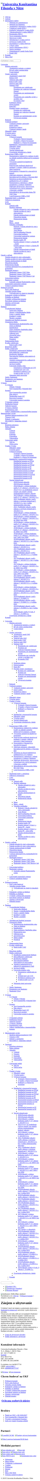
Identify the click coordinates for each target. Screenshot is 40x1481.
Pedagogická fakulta (20, 219)
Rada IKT (12, 106)
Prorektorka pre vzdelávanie (23, 87)
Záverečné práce (14, 335)
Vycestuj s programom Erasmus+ (16, 1419)
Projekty (8, 390)
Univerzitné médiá (11, 440)
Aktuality (8, 429)
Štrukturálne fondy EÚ (17, 396)
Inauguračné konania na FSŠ (23, 472)
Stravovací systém (15, 38)
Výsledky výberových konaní (24, 141)
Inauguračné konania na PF (23, 478)
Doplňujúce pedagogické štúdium (20, 350)
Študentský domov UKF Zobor (20, 274)
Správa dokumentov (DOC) (18, 47)
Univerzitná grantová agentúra (19, 400)
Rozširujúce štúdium (16, 354)
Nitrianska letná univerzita (18, 375)
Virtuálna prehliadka (16, 225)
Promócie (12, 339)
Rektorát (8, 120)
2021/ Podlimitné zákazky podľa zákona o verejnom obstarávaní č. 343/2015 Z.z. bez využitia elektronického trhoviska (25, 502)
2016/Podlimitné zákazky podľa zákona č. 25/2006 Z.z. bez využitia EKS (26, 608)
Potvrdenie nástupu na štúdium (15, 301)
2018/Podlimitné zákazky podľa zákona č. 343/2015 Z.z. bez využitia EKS (26, 541)
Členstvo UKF (10, 417)
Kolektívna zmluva (15, 127)
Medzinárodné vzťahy (8, 413)
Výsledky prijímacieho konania (15, 299)
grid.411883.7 (10, 1366)
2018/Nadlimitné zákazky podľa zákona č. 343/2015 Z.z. (24, 546)
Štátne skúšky (14, 337)
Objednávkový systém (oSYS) (19, 40)
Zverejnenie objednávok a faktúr (20, 152)
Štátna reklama (10, 427)
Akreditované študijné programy (16, 320)
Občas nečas (13, 444)
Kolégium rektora (15, 103)
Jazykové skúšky (15, 364)
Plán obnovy (13, 394)
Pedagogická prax (15, 331)
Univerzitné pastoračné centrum (24, 236)
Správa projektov (15, 49)
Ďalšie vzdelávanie (11, 349)
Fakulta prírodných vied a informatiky (26, 209)
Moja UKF (9, 57)
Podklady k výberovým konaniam (25, 143)
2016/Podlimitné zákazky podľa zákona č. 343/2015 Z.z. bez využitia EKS (26, 593)
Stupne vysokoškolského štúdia (20, 312)
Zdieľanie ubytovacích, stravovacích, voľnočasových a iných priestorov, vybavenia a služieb (21, 188)
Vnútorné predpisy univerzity (19, 123)
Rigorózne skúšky (11, 347)
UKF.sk (7, 17)
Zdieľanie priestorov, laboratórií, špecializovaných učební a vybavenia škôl (23, 176)
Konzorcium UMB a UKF (14, 154)
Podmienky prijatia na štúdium (15, 295)
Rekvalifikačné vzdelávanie (18, 352)
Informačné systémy (12, 21)
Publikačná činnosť (11, 404)
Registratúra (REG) (16, 34)
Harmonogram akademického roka (21, 324)
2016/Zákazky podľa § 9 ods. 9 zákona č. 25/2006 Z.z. (24, 613)
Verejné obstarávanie (16, 150)
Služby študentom (11, 377)
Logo (7, 202)
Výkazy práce (14, 45)
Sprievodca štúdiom (16, 310)
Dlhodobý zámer (10, 131)
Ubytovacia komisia (20, 118)
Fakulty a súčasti (6, 255)
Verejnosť (4, 423)
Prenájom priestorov (12, 425)
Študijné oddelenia (15, 207)
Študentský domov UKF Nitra (19, 272)
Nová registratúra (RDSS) (18, 36)
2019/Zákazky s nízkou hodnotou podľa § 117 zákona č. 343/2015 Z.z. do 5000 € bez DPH (26, 518)
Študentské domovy (11, 270)
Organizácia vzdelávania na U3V (25, 368)
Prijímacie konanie (7, 287)
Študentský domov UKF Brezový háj (22, 276)
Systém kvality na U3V (21, 373)
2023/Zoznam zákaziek (21, 484)
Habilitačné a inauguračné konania (21, 144)
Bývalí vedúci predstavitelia (18, 70)
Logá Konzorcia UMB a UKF (19, 196)
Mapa (11, 221)
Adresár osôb (13, 205)
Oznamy (12, 432)
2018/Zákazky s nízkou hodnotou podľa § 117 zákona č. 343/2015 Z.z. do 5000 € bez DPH (26, 530)
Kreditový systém (15, 316)
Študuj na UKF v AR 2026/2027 (16, 1415)
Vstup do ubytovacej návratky (15, 1335)
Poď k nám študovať (12, 289)
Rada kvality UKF (15, 82)
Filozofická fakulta (20, 217)
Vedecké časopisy (11, 406)
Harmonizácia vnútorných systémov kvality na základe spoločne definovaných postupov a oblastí (24, 158)
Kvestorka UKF (19, 101)
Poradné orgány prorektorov (18, 108)
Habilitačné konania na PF (22, 469)
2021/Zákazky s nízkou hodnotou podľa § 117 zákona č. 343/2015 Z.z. (26, 496)
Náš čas (12, 442)
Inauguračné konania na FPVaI (24, 471)
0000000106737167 (12, 1368)
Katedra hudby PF (20, 240)
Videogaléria (13, 438)
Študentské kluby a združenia (15, 198)
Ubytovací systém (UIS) (17, 42)
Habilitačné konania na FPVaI (24, 461)
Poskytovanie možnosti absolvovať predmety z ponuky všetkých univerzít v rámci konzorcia (22, 167)
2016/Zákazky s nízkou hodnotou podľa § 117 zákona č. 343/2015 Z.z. (26, 588)
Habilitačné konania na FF (22, 467)
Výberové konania (15, 137)
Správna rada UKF (15, 83)
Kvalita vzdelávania (11, 343)
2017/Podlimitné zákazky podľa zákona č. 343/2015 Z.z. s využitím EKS (25, 554)
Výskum (4, 383)
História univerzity (11, 66)
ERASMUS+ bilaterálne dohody (16, 421)
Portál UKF (13, 53)
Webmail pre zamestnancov (18, 23)
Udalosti (12, 431)
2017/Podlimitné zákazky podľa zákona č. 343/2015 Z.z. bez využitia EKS (26, 560)
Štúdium (4, 307)
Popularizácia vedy (11, 410)
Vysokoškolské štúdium (13, 308)
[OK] (13, 1283)
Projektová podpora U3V (22, 371)
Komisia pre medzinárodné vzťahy (25, 116)
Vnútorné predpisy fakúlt (17, 129)
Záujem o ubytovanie (12, 303)
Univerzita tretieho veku (17, 366)
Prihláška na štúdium (12, 297)
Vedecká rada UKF (15, 80)
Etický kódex (13, 125)
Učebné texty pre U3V (21, 369)
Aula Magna (18, 230)
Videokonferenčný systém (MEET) (21, 32)
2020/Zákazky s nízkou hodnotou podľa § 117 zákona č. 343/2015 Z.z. (26, 513)
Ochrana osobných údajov (15, 1400)
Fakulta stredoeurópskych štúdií (24, 215)
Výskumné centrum (11, 402)
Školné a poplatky (15, 318)
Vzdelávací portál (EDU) (17, 28)
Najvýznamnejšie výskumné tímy (20, 389)
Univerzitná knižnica (21, 234)
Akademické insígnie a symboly (20, 68)
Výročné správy (10, 133)
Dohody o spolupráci (12, 419)
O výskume (9, 385)
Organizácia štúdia (11, 322)
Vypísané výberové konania (23, 139)
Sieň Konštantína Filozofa (22, 232)
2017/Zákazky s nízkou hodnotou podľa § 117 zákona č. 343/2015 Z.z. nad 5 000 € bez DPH (26, 572)
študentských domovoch (9, 1310)
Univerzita (4, 64)
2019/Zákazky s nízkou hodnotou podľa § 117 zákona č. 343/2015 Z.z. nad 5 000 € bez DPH (26, 524)
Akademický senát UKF (17, 76)
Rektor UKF (13, 78)
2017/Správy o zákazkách (22, 575)
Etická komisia (14, 104)
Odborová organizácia (12, 200)
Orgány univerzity (11, 74)
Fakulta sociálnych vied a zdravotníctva (22, 212)
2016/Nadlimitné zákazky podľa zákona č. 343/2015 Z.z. (24, 578)
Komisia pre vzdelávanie (22, 110)
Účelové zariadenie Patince (14, 286)
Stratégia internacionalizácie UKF (16, 415)
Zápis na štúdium (15, 326)
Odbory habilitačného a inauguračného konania (21, 411)
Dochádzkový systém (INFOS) (19, 43)
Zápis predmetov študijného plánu (20, 329)
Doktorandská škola (12, 341)
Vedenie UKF (14, 85)
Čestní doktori (14, 72)
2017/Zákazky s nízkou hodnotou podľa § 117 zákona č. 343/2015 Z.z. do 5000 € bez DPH (26, 566)
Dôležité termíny (10, 305)
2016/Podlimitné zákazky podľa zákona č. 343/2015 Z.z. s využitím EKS (25, 583)
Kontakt (8, 55)
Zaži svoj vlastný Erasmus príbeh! (16, 1421)
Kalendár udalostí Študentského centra (22, 282)
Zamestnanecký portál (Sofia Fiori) (21, 51)
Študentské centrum (11, 280)
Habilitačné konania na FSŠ (23, 463)
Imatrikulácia (13, 328)
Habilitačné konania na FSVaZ (24, 465)
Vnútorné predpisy (11, 122)
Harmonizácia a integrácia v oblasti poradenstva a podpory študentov (21, 184)
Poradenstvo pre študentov (14, 379)
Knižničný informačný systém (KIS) (21, 30)
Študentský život (10, 381)
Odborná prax (14, 333)
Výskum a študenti (11, 408)
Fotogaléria (13, 436)
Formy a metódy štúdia (17, 314)
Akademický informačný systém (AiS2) (22, 26)
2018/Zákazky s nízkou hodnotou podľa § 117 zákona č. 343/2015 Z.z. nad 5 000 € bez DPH (26, 535)
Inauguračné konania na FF (23, 476)
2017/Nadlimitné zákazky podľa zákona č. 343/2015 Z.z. (24, 550)
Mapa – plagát (14, 223)
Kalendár (12, 434)
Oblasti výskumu (15, 387)
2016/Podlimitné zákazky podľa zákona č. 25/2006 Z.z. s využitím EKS (25, 602)
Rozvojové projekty (16, 398)
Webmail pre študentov (17, 24)
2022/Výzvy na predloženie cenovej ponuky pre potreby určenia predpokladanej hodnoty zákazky (26, 491)
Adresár (7, 19)
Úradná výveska (10, 135)
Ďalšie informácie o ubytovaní (15, 1336)
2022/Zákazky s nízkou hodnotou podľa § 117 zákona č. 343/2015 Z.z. (26, 487)
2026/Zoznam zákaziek (21, 482)
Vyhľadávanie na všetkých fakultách (21, 293)
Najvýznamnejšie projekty (18, 392)
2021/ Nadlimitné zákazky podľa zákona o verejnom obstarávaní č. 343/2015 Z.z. (25, 509)
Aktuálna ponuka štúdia (13, 291)
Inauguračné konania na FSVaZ (24, 474)
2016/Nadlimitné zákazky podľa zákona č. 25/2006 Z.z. (24, 597)
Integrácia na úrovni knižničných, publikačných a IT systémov (20, 180)
